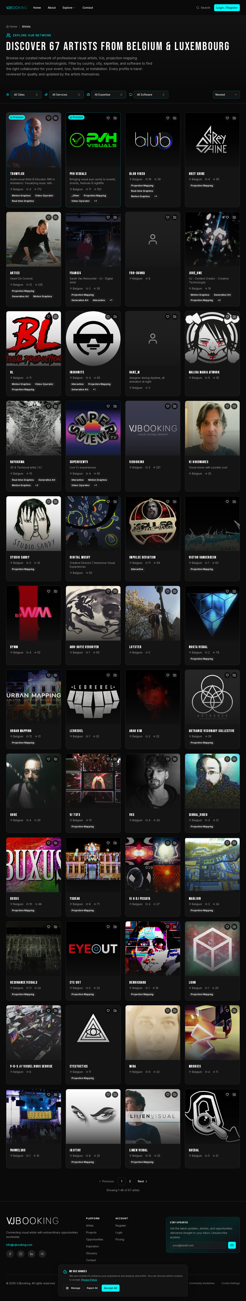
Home (37, 7)
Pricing (120, 1239)
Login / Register (227, 7)
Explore (67, 7)
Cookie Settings (231, 1283)
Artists (90, 1225)
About (52, 7)
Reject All (92, 1288)
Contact (87, 7)
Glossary (91, 1253)
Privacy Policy (89, 1279)
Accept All (110, 1288)
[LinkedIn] (31, 1254)
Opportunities (94, 1239)
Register (121, 1225)
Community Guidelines (202, 1283)
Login (119, 1232)
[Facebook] (10, 1254)
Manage (75, 1288)
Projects (91, 1232)
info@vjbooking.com (19, 1244)
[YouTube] (42, 1254)
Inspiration (92, 1246)
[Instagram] (21, 1254)
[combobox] (26, 94)
